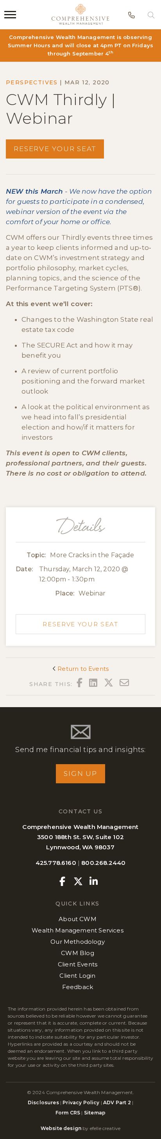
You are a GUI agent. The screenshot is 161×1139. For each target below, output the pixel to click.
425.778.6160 (56, 862)
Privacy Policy (81, 1102)
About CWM (78, 919)
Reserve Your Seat (55, 149)
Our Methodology (77, 941)
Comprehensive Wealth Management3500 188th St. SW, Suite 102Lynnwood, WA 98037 (80, 837)
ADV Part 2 (117, 1102)
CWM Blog (77, 953)
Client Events (77, 964)
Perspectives (32, 82)
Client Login (77, 975)
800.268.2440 (103, 862)
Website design (61, 1128)
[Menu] (10, 14)
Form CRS (67, 1113)
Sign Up (80, 773)
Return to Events (82, 668)
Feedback (77, 987)
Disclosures (44, 1102)
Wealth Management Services (77, 930)
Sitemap (95, 1113)
